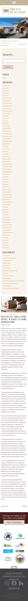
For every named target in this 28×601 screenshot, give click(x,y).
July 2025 (5, 116)
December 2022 (7, 194)
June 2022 (6, 209)
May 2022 (5, 212)
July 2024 (5, 146)
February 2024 (7, 159)
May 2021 (5, 242)
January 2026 (6, 100)
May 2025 (5, 121)
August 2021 (6, 235)
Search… (8, 54)
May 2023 (5, 182)
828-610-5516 (14, 579)
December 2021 (7, 225)
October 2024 (6, 138)
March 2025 (6, 126)
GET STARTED (14, 522)
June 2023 (6, 179)
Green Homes (7, 268)
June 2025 (6, 118)
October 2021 (6, 230)
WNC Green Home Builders (11, 288)
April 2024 (5, 154)
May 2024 (5, 151)
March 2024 (6, 156)
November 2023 (7, 166)
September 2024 (7, 141)
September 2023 (7, 171)
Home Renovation (8, 276)
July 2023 (5, 176)
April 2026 (5, 95)
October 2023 (6, 169)
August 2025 (6, 113)
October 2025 (6, 108)
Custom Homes (7, 260)
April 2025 (5, 123)
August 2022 (6, 204)
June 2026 (6, 90)
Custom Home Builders (9, 258)
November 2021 (7, 227)
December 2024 (7, 133)
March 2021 (6, 247)
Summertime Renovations (10, 283)
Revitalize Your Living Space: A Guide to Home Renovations (9, 43)
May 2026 (5, 93)
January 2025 (6, 131)
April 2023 (5, 184)
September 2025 (7, 111)
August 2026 (6, 85)
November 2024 (7, 136)
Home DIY (6, 273)
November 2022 (7, 197)
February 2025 (7, 128)
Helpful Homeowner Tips (10, 270)
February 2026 (7, 98)
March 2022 (6, 217)
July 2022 (5, 207)
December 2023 (7, 164)
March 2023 (6, 187)
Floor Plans (6, 265)
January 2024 (6, 161)
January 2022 (6, 222)
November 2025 (7, 106)
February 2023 (7, 189)
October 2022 (6, 199)
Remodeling (6, 278)
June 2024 (6, 149)
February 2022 (7, 220)
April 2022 (5, 214)
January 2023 (6, 192)
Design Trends (7, 263)
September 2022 (7, 202)
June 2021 (5, 240)
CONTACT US (14, 588)
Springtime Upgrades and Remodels (13, 281)
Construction (6, 255)
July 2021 (5, 237)
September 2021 (7, 232)
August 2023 (6, 174)
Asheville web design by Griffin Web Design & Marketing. (14, 597)
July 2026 (5, 88)
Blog (4, 77)
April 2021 (5, 245)
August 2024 (6, 144)
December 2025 (7, 103)
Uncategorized (11, 314)
